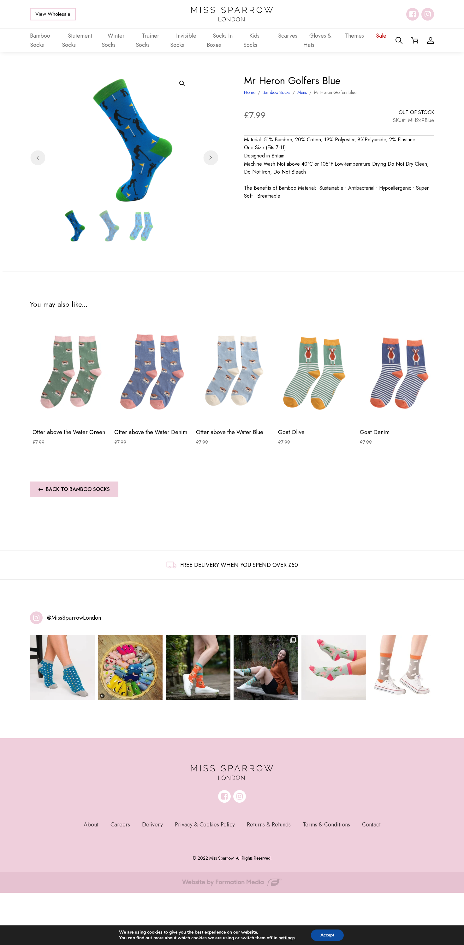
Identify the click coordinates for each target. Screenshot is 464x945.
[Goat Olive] (316, 371)
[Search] (399, 40)
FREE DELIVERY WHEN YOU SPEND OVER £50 (239, 565)
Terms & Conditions (326, 824)
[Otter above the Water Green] (71, 371)
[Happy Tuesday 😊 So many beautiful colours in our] (266, 667)
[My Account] (430, 40)
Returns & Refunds (269, 824)
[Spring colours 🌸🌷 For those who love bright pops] (333, 667)
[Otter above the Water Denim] (152, 371)
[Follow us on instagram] (427, 14)
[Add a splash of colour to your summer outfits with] (130, 667)
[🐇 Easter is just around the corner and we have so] (401, 667)
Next (210, 157)
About (91, 824)
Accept (327, 935)
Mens (302, 92)
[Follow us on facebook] (412, 14)
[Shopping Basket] (414, 40)
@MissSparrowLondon (74, 618)
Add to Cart (71, 413)
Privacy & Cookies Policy (205, 824)
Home (249, 92)
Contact (371, 824)
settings (287, 938)
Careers (120, 824)
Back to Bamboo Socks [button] (78, 489)
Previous (37, 157)
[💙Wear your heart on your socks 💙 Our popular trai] (62, 667)
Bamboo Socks (276, 92)
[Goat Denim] (398, 371)
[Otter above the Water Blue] (234, 371)
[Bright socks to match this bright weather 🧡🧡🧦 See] (198, 667)
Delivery (152, 824)
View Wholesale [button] (52, 14)
